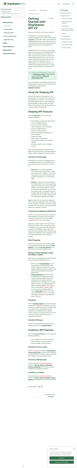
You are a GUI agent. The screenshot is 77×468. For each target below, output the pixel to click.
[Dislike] (42, 386)
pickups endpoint (47, 325)
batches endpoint (45, 263)
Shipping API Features (65, 15)
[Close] (74, 449)
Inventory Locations (66, 47)
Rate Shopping (65, 26)
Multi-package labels (37, 274)
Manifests (64, 33)
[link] (12, 22)
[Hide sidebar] (23, 466)
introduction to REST (39, 74)
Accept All (61, 458)
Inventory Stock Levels (67, 42)
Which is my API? (6, 17)
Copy (51, 18)
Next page (50, 396)
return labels (39, 291)
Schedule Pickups (66, 36)
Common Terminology (67, 18)
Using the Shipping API (65, 13)
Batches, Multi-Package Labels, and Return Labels (67, 29)
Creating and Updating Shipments (67, 22)
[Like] (39, 386)
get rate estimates (46, 247)
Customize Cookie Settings (61, 462)
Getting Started (32, 10)
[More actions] (55, 18)
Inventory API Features (65, 39)
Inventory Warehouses (67, 44)
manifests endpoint (38, 303)
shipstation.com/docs (34, 87)
